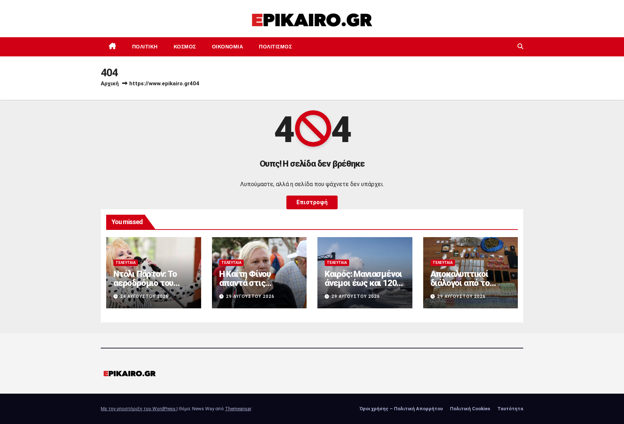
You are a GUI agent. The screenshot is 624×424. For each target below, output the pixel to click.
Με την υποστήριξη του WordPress (139, 408)
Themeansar (238, 408)
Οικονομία (227, 46)
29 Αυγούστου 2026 (144, 296)
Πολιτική (145, 46)
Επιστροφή (312, 202)
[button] (520, 46)
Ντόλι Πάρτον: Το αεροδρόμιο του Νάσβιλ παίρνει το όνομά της (147, 287)
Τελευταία (126, 263)
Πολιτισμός (275, 46)
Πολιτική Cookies (470, 408)
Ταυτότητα (510, 408)
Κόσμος (185, 46)
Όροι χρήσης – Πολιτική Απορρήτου (401, 408)
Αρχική (110, 83)
